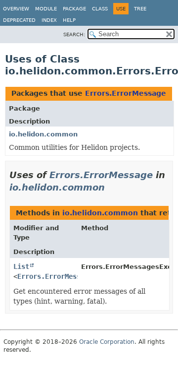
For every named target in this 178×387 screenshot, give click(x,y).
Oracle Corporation (106, 341)
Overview (16, 8)
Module (46, 8)
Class (100, 8)
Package (74, 8)
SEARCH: (74, 34)
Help (69, 20)
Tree (140, 8)
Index (49, 20)
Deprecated (19, 20)
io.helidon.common (43, 134)
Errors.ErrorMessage (125, 93)
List (21, 266)
